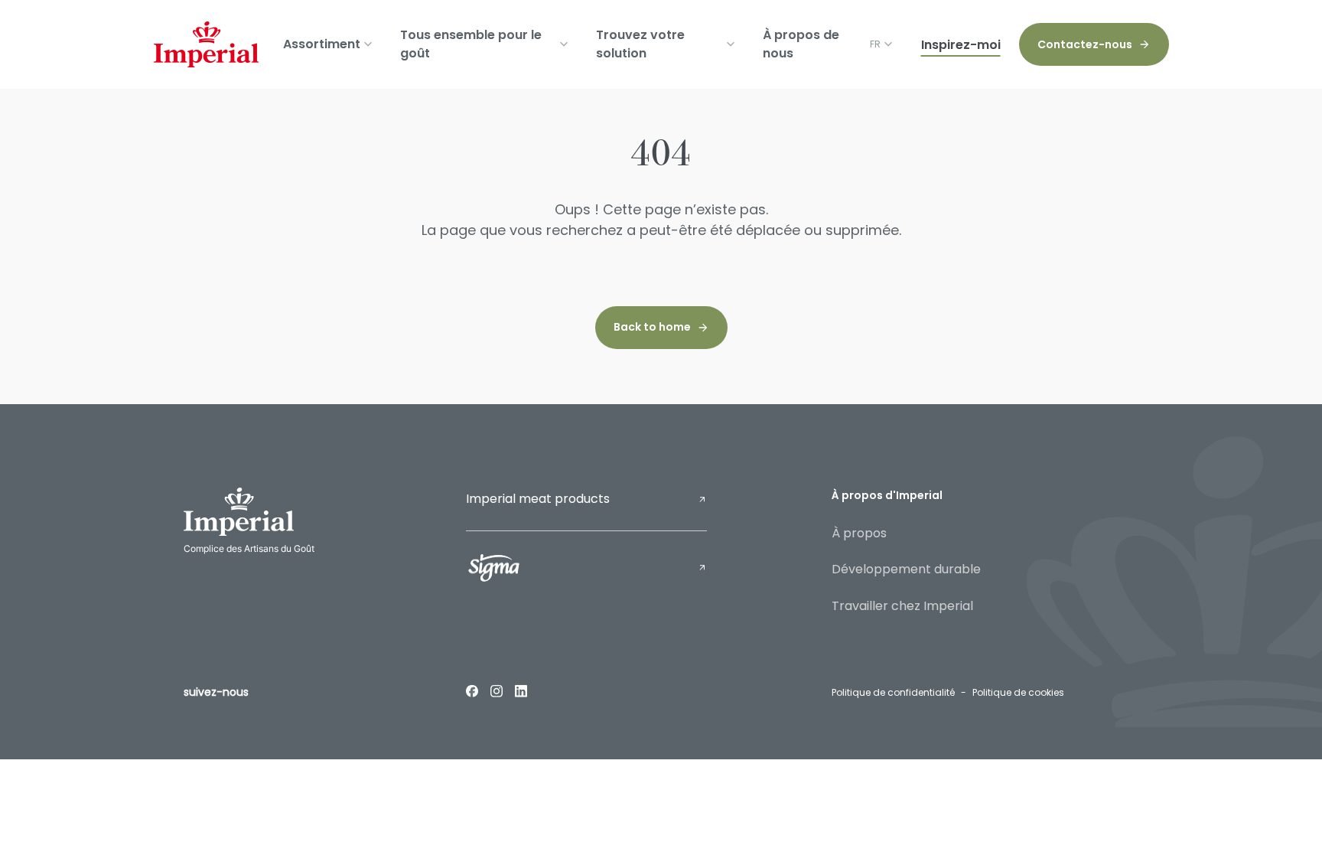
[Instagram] (496, 690)
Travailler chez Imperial (902, 606)
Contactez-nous (1084, 44)
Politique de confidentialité (893, 692)
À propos (859, 533)
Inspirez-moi (961, 45)
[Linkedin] (521, 690)
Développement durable (906, 569)
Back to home (652, 326)
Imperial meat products (538, 498)
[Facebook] (472, 690)
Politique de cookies (1018, 692)
